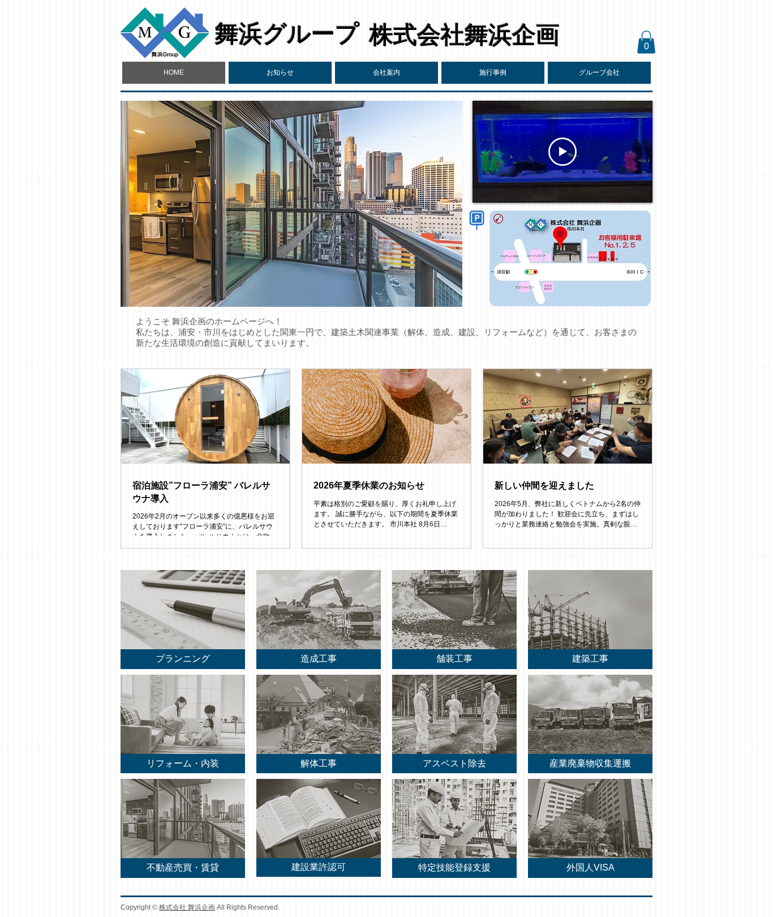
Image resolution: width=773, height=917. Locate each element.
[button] (386, 73)
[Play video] (562, 152)
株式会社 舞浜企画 (187, 907)
